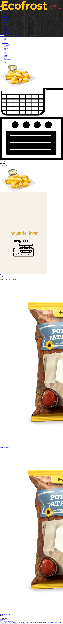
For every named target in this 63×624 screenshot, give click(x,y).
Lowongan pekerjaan (5, 17)
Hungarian (16, 623)
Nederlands (1, 622)
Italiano (12, 622)
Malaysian (55, 622)
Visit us (5, 32)
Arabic (21, 623)
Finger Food (5, 14)
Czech (60, 622)
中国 (33, 622)
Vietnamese (24, 623)
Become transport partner (7, 33)
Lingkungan (5, 25)
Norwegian (52, 622)
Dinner (11, 34)
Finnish (50, 622)
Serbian (6, 623)
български (28, 622)
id (0, 0)
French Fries (5, 12)
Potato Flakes (5, 16)
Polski (1, 623)
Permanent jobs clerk (6, 18)
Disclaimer (4, 621)
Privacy (1, 621)
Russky (22, 622)
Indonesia (38, 622)
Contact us (5, 31)
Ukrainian (19, 623)
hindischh (41, 622)
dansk (35, 622)
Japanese (31, 622)
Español (9, 622)
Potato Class (5, 30)
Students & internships (7, 19)
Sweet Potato (5, 15)
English (7, 622)
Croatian (9, 623)
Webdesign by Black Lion (9, 621)
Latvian (14, 623)
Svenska (47, 622)
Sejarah (5, 21)
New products (6, 27)
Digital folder (5, 26)
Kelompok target (6, 22)
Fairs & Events (6, 29)
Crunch (5, 13)
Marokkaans (44, 622)
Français (5, 622)
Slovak (58, 622)
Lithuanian (3, 623)
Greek (23, 622)
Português (14, 622)
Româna (19, 622)
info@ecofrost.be (2, 619)
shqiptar (26, 622)
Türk (36, 622)
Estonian (11, 623)
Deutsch (17, 622)
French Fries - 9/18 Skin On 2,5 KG (5, 614)
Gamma (3, 11)
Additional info (6, 20)
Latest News (5, 28)
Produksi (5, 23)
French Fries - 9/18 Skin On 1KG (4, 447)
